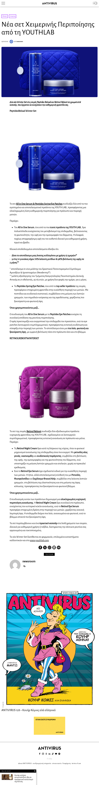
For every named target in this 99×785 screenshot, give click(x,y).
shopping (12, 16)
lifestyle (4, 16)
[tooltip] (40, 547)
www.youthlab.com (39, 540)
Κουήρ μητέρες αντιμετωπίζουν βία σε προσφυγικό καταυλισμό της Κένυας (23, 778)
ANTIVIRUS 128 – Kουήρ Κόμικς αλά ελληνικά (28, 710)
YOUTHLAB (49, 554)
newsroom (20, 41)
